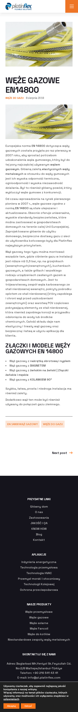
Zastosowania (39, 518)
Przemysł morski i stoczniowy (39, 579)
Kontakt (39, 540)
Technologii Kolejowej (39, 584)
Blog (39, 534)
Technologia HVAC (39, 573)
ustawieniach (11, 699)
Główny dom (39, 506)
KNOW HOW (39, 529)
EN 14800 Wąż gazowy (22, 424)
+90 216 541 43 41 (45, 673)
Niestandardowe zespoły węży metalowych (39, 639)
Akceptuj (11, 706)
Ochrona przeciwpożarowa (39, 590)
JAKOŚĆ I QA (39, 523)
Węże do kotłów (39, 634)
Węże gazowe (39, 617)
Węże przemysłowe (39, 612)
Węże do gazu (14, 97)
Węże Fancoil (39, 628)
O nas (39, 512)
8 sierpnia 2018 (35, 97)
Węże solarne (39, 623)
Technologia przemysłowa (39, 567)
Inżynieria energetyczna (38, 562)
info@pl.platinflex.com (44, 677)
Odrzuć (28, 706)
